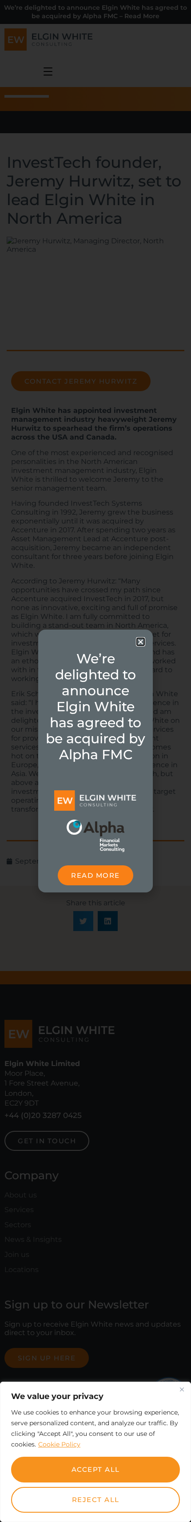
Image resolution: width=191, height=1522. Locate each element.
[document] (95, 761)
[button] (140, 641)
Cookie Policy (59, 1444)
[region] (95, 1452)
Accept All (96, 1469)
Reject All (95, 1499)
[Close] (181, 1389)
